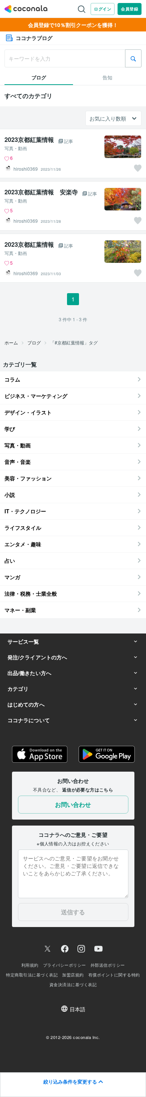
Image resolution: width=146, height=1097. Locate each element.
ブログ (34, 342)
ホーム (11, 342)
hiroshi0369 (25, 169)
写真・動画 (15, 148)
